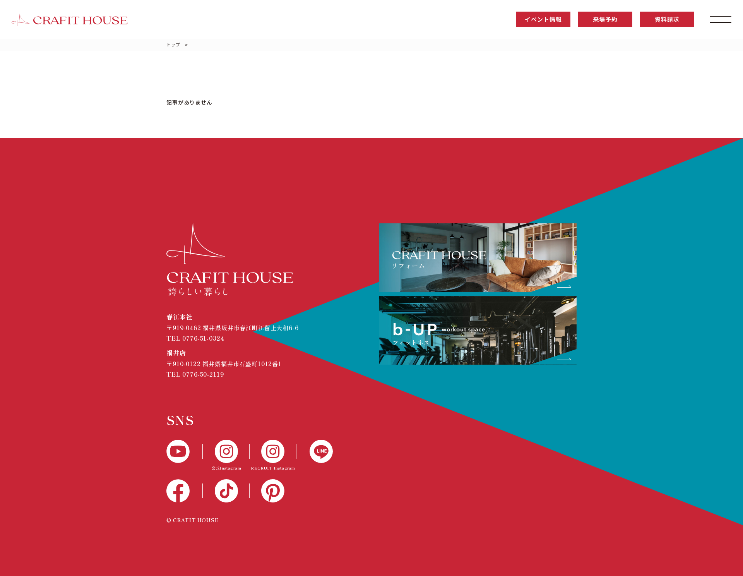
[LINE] (314, 451)
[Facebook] (184, 490)
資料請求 (667, 19)
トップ (173, 44)
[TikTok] (226, 490)
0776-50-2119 (203, 374)
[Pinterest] (273, 490)
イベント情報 (543, 19)
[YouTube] (184, 451)
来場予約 (605, 19)
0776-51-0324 (203, 338)
